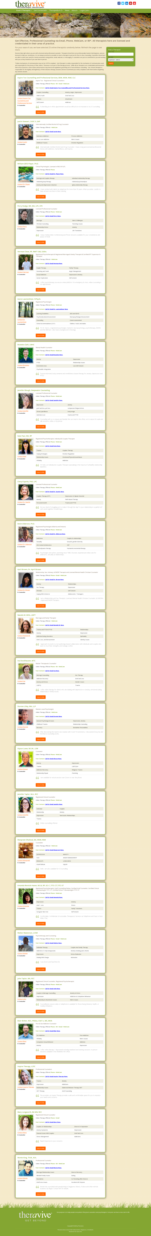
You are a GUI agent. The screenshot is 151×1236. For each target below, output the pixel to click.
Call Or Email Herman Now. (53, 263)
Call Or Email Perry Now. (53, 216)
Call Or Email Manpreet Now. (54, 850)
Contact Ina (21, 681)
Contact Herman (23, 272)
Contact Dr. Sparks (23, 502)
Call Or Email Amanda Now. (54, 897)
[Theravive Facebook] (119, 3)
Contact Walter (22, 953)
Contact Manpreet (23, 860)
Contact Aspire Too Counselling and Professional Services (24, 100)
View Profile (40, 112)
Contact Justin (22, 142)
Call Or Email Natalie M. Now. (54, 625)
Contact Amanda (23, 906)
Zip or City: (111, 51)
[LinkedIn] (126, 3)
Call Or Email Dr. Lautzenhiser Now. (56, 309)
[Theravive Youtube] (134, 3)
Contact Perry (22, 227)
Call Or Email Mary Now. (53, 1122)
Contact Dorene (22, 727)
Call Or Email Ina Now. (52, 671)
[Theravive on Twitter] (122, 3)
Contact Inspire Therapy (25, 1087)
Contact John (21, 999)
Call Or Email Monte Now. (53, 1168)
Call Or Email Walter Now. (53, 943)
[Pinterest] (130, 3)
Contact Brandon (23, 365)
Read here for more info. (75, 1231)
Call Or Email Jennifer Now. (54, 400)
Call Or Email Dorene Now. (53, 716)
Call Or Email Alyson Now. (53, 759)
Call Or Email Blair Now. (52, 1031)
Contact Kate (21, 456)
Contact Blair (21, 1041)
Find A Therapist (23, 10)
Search (111, 63)
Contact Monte (22, 1178)
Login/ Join (84, 10)
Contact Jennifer (22, 411)
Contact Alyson (22, 769)
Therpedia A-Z (55, 10)
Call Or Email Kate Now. (52, 446)
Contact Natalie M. (23, 636)
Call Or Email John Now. (52, 988)
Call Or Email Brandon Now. (54, 355)
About (74, 10)
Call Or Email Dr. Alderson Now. (55, 534)
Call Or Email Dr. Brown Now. (54, 579)
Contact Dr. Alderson (24, 544)
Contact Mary (22, 1133)
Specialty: (110, 57)
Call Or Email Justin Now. (53, 131)
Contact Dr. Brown (23, 590)
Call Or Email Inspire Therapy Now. (56, 1076)
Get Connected (40, 10)
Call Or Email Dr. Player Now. (54, 174)
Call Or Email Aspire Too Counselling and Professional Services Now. (67, 88)
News (67, 10)
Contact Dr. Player (23, 184)
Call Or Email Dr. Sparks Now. (54, 491)
